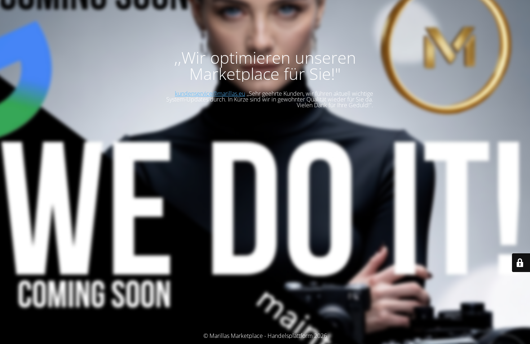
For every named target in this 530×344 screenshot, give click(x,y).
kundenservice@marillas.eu (210, 94)
